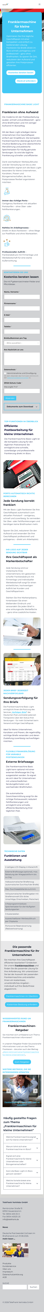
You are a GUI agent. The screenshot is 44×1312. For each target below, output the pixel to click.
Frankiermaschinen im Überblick (22, 996)
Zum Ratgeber (22, 1062)
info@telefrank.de (11, 1219)
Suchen (33, 1287)
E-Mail (7, 315)
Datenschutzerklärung (13, 1274)
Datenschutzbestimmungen (17, 378)
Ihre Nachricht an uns (13, 350)
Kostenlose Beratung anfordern (22, 1004)
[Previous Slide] (8, 1091)
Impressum (8, 1272)
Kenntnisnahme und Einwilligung (21, 373)
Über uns (7, 1269)
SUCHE (6, 1283)
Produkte (7, 1263)
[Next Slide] (35, 1091)
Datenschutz (10, 370)
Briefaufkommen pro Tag (15, 338)
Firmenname (10, 303)
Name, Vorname (12, 292)
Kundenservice (9, 1266)
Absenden (10, 398)
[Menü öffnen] (39, 4)
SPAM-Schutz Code (13, 383)
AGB (5, 1277)
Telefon (8, 327)
